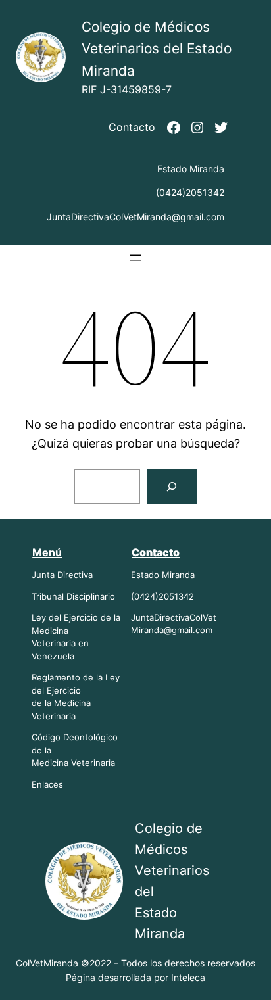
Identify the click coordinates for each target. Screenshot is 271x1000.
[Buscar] (172, 486)
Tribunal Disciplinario (73, 596)
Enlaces (47, 784)
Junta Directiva (62, 574)
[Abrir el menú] (135, 258)
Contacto (132, 126)
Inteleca (188, 977)
